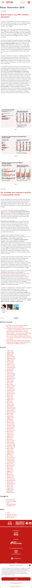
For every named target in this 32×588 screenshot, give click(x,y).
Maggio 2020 (10, 418)
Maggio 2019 (10, 436)
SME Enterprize (16, 543)
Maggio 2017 (10, 471)
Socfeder (19, 199)
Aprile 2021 (10, 401)
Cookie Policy (12, 586)
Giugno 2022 (10, 381)
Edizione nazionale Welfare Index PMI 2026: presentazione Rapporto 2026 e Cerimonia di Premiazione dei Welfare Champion (19, 342)
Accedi (8, 512)
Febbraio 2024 (10, 364)
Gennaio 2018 (10, 459)
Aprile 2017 (10, 472)
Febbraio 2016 (10, 492)
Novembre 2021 (11, 390)
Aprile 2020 (10, 419)
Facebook (27, 523)
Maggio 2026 (10, 353)
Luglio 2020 (10, 414)
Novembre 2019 (11, 427)
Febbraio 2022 (10, 385)
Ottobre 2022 (10, 376)
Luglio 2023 (10, 372)
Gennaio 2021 (10, 405)
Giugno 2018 (10, 451)
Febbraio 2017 (10, 475)
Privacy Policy (19, 586)
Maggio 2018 (10, 453)
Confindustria (16, 552)
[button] (30, 565)
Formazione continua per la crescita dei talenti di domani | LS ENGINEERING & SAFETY (19, 329)
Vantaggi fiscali (11, 505)
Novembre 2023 (11, 367)
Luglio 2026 (10, 350)
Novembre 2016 (11, 480)
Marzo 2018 (10, 456)
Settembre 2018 (11, 447)
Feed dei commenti (12, 516)
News (8, 502)
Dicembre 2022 (11, 373)
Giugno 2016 (10, 488)
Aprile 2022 (10, 382)
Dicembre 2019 (11, 425)
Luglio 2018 (10, 450)
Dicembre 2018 (11, 444)
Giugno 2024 (10, 363)
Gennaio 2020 (10, 424)
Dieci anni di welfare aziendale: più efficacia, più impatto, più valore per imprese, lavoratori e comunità (19, 337)
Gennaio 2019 (10, 442)
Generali (16, 534)
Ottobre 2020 (10, 410)
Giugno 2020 (10, 416)
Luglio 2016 (10, 486)
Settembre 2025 (11, 358)
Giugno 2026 (10, 352)
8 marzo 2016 (10, 210)
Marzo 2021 (10, 402)
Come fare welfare (11, 501)
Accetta (16, 579)
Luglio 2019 (10, 433)
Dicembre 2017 (11, 460)
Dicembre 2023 (11, 366)
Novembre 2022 (11, 375)
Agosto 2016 (10, 485)
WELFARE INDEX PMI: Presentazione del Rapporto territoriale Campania (17, 326)
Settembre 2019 (11, 430)
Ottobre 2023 (10, 369)
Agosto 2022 (10, 379)
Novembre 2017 (11, 462)
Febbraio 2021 (10, 404)
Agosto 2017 (10, 466)
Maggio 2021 (10, 399)
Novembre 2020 (11, 408)
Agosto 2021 (10, 395)
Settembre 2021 (11, 393)
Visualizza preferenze (16, 583)
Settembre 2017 (11, 465)
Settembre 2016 (11, 483)
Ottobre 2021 (10, 392)
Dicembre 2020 (11, 407)
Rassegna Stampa (11, 504)
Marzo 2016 (10, 491)
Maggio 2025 (10, 360)
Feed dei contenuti (12, 514)
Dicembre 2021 (11, 389)
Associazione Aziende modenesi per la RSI (14, 273)
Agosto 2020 (10, 413)
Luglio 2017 (10, 468)
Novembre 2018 (11, 445)
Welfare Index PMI (7, 2)
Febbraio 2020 (11, 422)
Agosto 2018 (10, 448)
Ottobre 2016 (10, 482)
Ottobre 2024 (10, 361)
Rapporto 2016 (6, 21)
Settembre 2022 (11, 378)
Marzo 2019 (10, 439)
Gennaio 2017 (10, 477)
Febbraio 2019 (10, 440)
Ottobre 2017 (10, 463)
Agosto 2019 (10, 431)
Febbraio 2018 (10, 457)
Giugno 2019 (10, 434)
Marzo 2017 (10, 474)
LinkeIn (30, 523)
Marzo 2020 (10, 421)
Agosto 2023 (10, 370)
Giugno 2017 (10, 469)
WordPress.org (10, 517)
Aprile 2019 (10, 437)
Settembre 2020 (11, 411)
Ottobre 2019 (10, 428)
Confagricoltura (16, 558)
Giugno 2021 (10, 398)
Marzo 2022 (10, 384)
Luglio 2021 (10, 396)
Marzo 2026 (10, 355)
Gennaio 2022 (10, 387)
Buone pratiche (11, 499)
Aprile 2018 (10, 454)
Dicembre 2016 (11, 479)
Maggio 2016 (10, 489)
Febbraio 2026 (10, 356)
